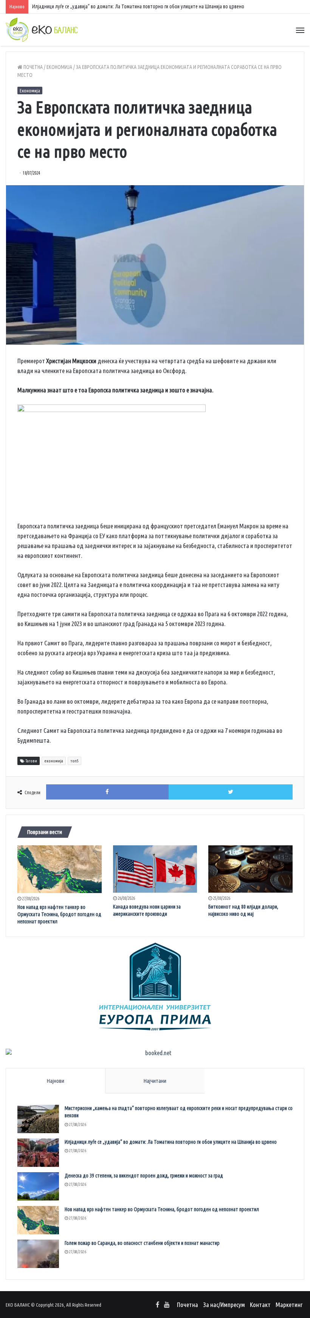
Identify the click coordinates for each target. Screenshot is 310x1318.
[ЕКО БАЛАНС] (42, 29)
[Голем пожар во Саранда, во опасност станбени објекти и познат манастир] (38, 1254)
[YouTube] (166, 1305)
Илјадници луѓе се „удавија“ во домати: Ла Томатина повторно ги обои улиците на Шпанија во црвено (138, 6)
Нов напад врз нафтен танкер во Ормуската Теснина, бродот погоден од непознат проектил (59, 914)
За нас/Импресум (224, 1304)
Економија (59, 67)
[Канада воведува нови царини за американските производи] (155, 869)
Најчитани (154, 1081)
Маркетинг (289, 1304)
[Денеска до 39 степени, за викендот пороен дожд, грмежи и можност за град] (38, 1186)
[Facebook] (157, 1305)
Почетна (32, 67)
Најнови (55, 1081)
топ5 (74, 761)
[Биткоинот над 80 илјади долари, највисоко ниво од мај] (250, 869)
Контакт (260, 1304)
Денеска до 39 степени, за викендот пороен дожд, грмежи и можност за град (144, 1176)
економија (53, 761)
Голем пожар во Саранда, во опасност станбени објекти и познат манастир (142, 1243)
